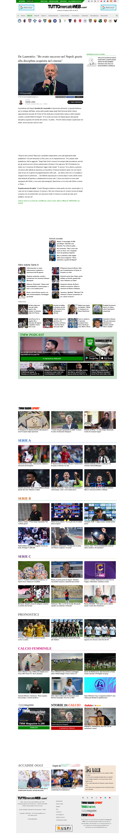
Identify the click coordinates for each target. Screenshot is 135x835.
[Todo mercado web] (111, 1)
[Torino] (105, 21)
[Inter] (55, 21)
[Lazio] (65, 21)
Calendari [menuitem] (85, 15)
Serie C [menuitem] (43, 15)
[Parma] (90, 21)
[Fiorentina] (40, 21)
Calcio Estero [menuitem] (64, 15)
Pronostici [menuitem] (104, 15)
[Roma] (95, 21)
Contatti (58, 812)
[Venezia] (115, 21)
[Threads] (95, 1)
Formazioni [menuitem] (75, 15)
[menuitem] (18, 15)
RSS (57, 809)
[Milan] (75, 21)
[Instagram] (98, 1)
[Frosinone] (45, 21)
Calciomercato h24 (74, 1)
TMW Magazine (53, 1)
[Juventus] (60, 21)
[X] (92, 1)
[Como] (35, 21)
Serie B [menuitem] (36, 15)
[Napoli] (85, 21)
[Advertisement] (101, 132)
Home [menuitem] (23, 15)
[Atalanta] (20, 21)
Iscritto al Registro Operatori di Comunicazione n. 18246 (32, 809)
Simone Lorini (30, 102)
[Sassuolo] (100, 21)
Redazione (59, 801)
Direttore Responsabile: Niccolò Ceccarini (32, 805)
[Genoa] (50, 21)
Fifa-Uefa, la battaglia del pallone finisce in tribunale (100, 777)
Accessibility (60, 814)
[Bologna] (25, 21)
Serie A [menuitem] (29, 15)
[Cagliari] (30, 21)
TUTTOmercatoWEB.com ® (38, 813)
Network (22, 1)
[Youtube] (101, 1)
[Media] (107, 1)
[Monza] (80, 21)
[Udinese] (110, 21)
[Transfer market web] (115, 1)
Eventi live (30, 1)
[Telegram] (104, 1)
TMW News (63, 1)
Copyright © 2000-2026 (25, 813)
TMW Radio (44, 1)
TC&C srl (26, 802)
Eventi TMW (59, 804)
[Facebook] (89, 1)
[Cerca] (116, 15)
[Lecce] (70, 21)
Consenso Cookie (61, 820)
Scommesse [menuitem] (94, 15)
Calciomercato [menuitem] (53, 15)
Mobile (58, 806)
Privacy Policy (60, 817)
